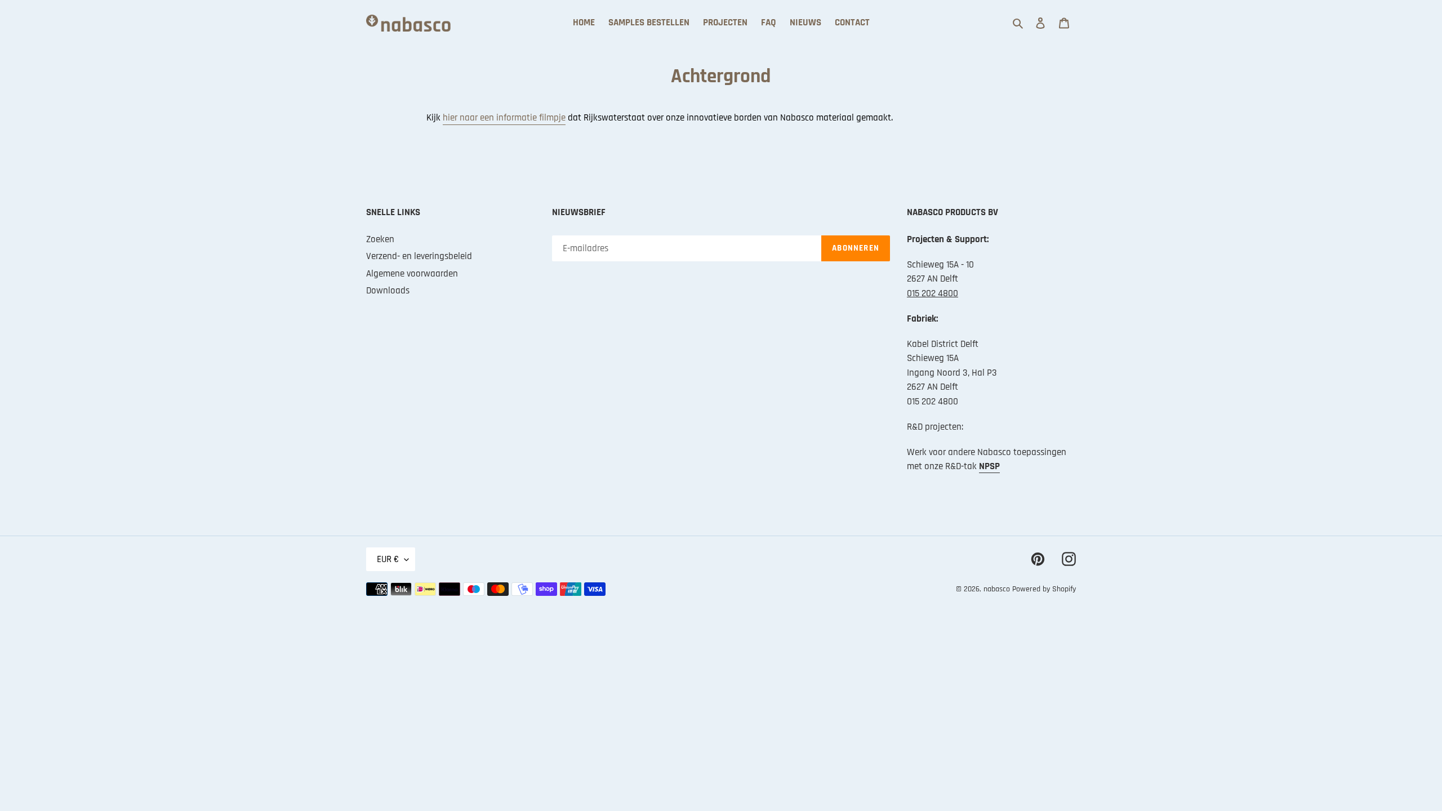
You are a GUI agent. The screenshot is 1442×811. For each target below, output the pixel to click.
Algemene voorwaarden (412, 274)
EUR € (388, 559)
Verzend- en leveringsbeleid (419, 256)
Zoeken (380, 239)
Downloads (388, 290)
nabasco (996, 589)
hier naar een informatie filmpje (504, 118)
